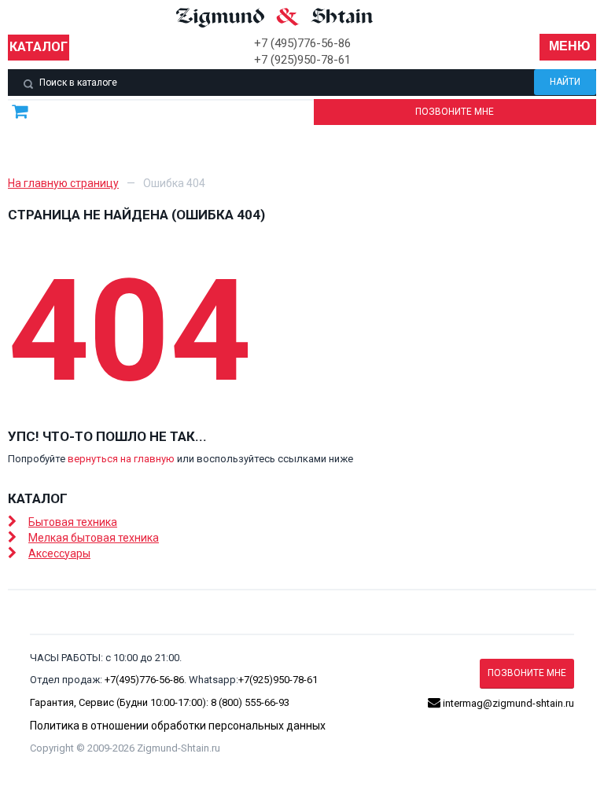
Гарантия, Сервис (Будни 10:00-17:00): (120, 702)
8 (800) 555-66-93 (250, 702)
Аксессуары (59, 553)
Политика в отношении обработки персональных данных (178, 725)
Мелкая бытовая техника (93, 537)
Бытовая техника (72, 522)
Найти (565, 81)
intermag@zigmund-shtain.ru (507, 703)
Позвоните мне (454, 111)
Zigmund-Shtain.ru (178, 748)
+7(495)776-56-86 (144, 680)
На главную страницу (63, 183)
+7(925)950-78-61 (278, 680)
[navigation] (568, 47)
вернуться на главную (121, 459)
